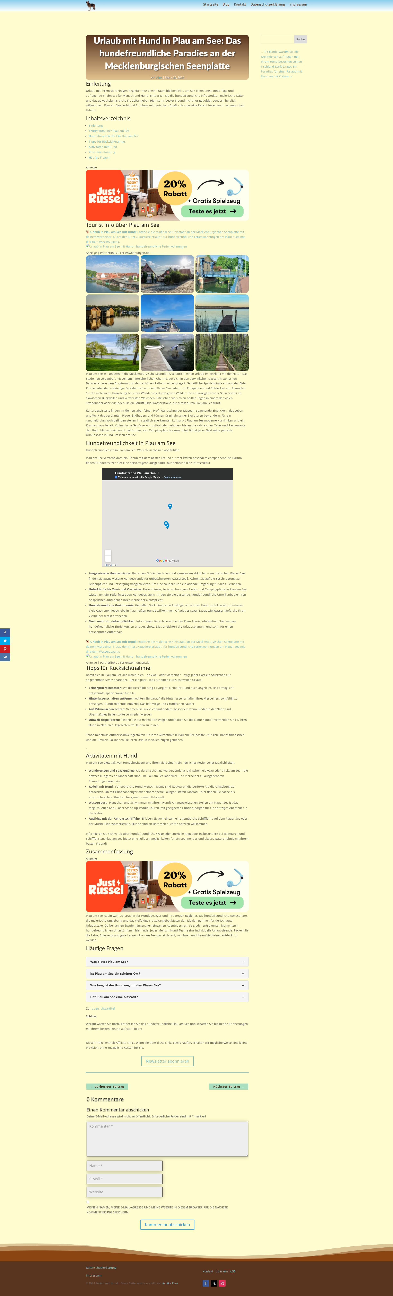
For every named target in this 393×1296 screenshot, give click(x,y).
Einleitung (96, 125)
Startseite (210, 5)
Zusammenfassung (102, 152)
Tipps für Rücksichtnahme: (107, 141)
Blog (226, 5)
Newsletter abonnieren (167, 1061)
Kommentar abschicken (167, 1224)
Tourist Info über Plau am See (109, 131)
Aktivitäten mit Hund (103, 147)
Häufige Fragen (99, 157)
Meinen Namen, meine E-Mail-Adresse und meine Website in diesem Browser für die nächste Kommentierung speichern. (157, 1209)
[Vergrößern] (134, 261)
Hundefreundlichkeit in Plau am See (113, 136)
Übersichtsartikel (103, 1008)
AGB (233, 1271)
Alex (159, 77)
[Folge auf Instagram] (222, 1283)
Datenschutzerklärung (268, 5)
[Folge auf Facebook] (206, 1283)
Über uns (222, 1271)
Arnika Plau (170, 1283)
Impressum (298, 5)
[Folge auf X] (214, 1283)
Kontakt (240, 5)
